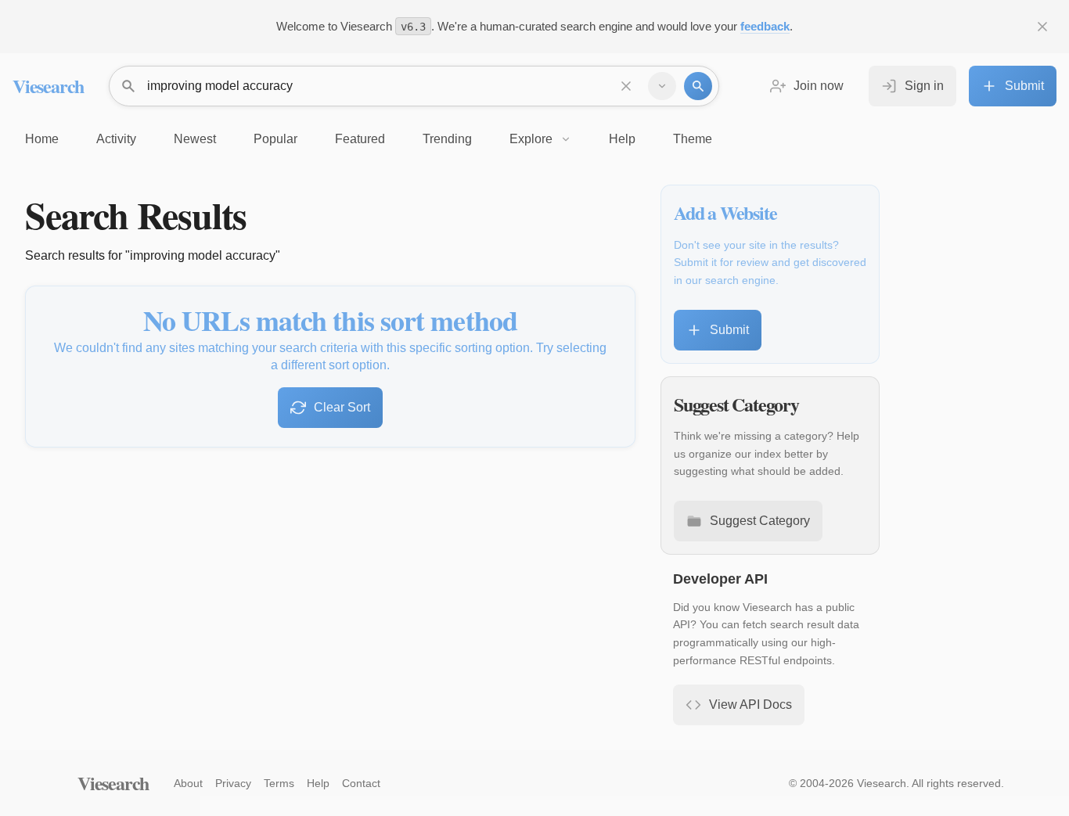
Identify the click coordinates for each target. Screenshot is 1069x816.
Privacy (233, 783)
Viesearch (48, 85)
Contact (361, 783)
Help (318, 783)
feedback (765, 26)
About (188, 783)
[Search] (698, 86)
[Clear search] (626, 86)
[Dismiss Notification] (1042, 27)
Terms (279, 783)
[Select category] (662, 86)
